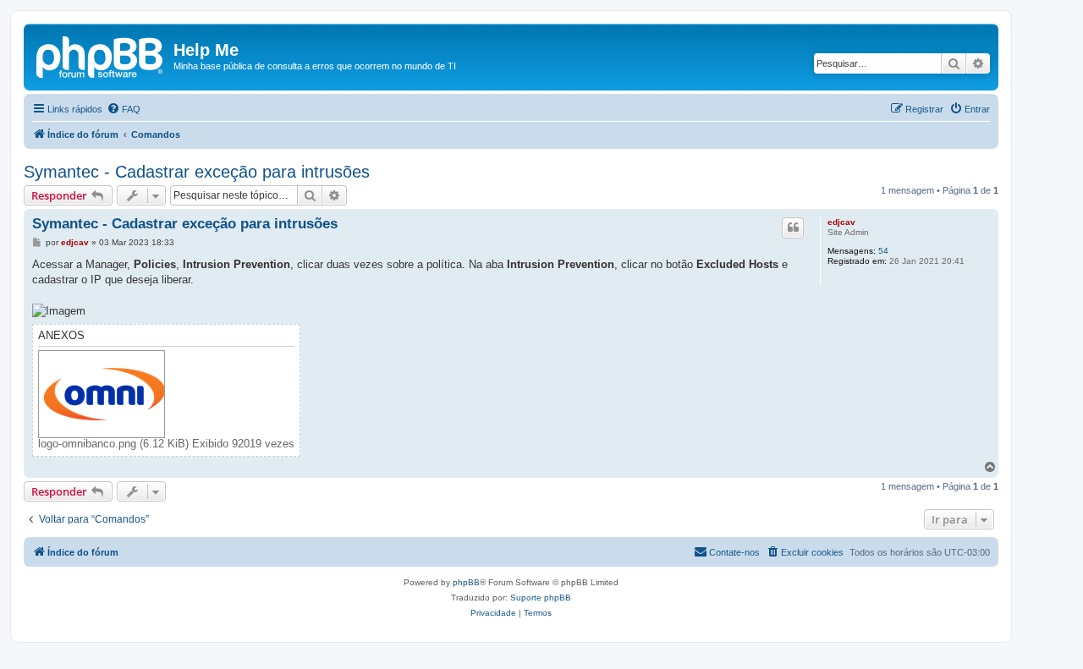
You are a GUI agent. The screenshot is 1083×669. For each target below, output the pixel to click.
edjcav (841, 222)
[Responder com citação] (793, 227)
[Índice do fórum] (100, 55)
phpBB (466, 582)
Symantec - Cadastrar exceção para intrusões (197, 171)
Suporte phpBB (540, 597)
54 (883, 250)
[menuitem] (123, 109)
